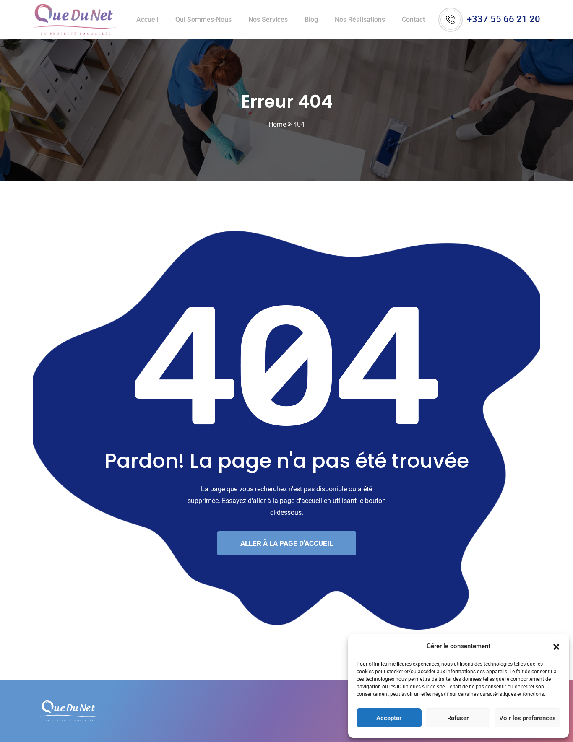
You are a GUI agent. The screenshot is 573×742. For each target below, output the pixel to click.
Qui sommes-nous (203, 19)
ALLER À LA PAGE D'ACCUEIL (286, 543)
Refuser (458, 718)
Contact (413, 19)
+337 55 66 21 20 (503, 19)
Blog (311, 19)
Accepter (388, 718)
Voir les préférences (527, 718)
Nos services (268, 19)
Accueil (147, 19)
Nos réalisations (360, 19)
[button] (556, 646)
